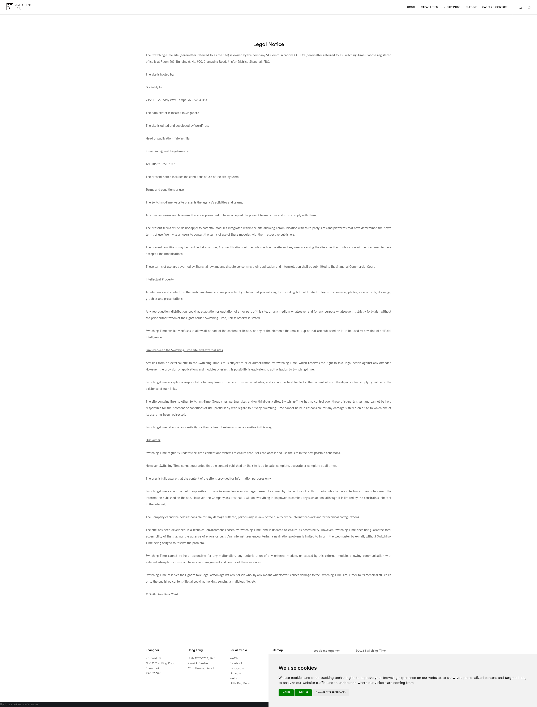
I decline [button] (303, 692)
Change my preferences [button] (330, 692)
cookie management (327, 650)
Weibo (234, 678)
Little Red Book (240, 683)
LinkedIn (235, 673)
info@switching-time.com (172, 151)
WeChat (235, 658)
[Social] (527, 7)
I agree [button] (286, 692)
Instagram (237, 668)
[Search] (517, 7)
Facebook (236, 663)
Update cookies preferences (19, 704)
